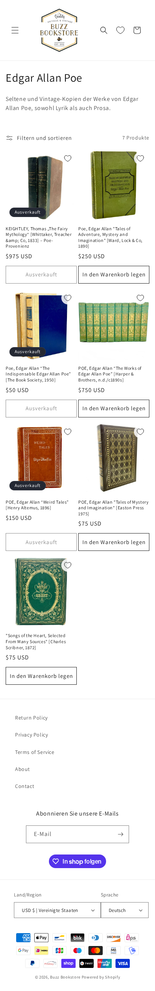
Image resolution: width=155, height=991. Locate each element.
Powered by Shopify (101, 977)
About (22, 769)
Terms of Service (35, 752)
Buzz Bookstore (65, 977)
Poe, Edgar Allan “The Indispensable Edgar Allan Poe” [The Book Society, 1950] (38, 374)
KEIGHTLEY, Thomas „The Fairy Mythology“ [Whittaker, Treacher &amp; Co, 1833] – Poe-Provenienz (39, 237)
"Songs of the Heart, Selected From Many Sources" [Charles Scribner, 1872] (36, 641)
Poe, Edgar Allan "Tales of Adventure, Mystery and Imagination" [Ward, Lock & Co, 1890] (110, 237)
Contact (24, 786)
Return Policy (31, 717)
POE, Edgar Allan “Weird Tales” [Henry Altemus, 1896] (37, 505)
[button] (15, 30)
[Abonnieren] (120, 834)
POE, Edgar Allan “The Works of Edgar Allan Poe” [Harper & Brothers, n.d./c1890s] (109, 374)
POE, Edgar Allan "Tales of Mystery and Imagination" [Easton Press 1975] (113, 507)
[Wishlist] (120, 30)
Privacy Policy (31, 734)
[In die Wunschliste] (68, 158)
